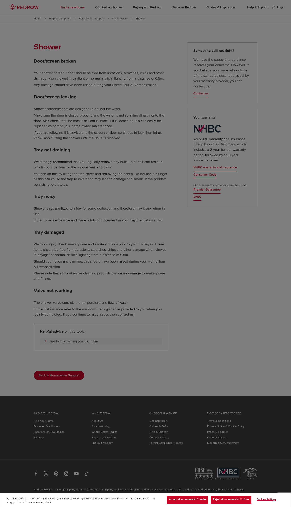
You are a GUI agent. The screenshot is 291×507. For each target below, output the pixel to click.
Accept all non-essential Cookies (187, 499)
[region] (145, 500)
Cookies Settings (266, 499)
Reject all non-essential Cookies (231, 499)
